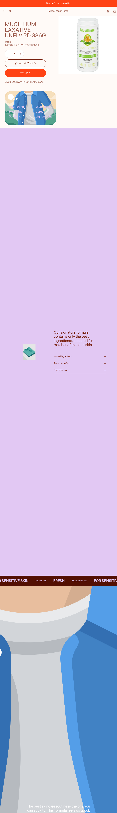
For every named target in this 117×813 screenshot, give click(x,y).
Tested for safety (61, 363)
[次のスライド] (113, 3)
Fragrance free (60, 370)
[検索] (10, 11)
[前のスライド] (3, 3)
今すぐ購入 (25, 72)
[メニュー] (3, 11)
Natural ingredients (63, 356)
